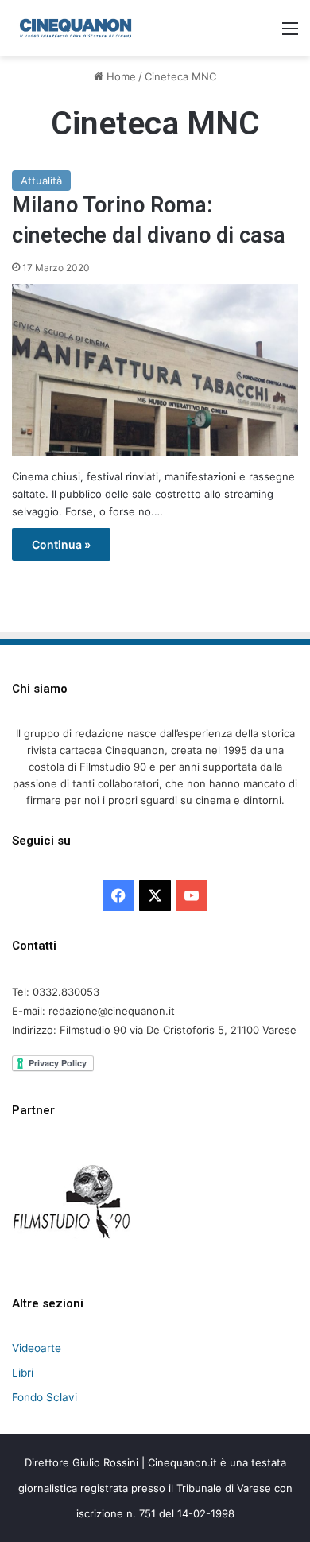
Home (119, 76)
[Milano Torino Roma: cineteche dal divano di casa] (155, 370)
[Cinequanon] (75, 28)
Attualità (41, 180)
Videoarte (36, 1348)
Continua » (61, 544)
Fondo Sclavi (44, 1397)
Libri (22, 1372)
